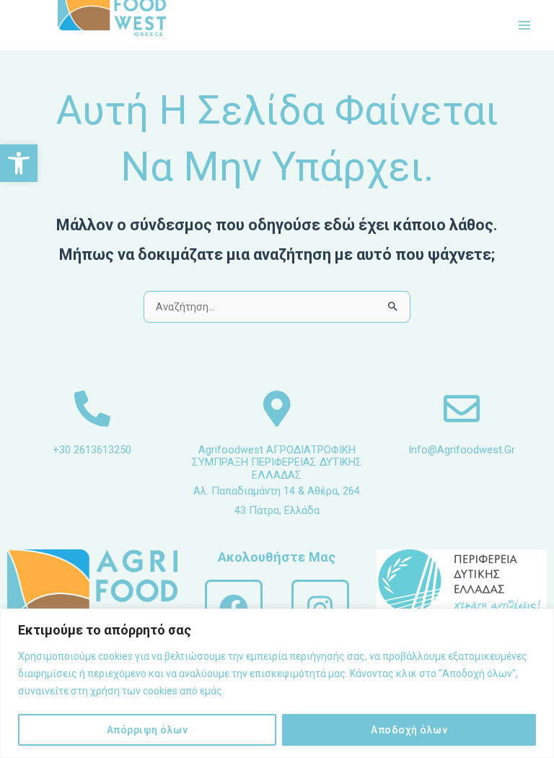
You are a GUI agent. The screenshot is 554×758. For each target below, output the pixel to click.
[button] (19, 163)
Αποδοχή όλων (409, 730)
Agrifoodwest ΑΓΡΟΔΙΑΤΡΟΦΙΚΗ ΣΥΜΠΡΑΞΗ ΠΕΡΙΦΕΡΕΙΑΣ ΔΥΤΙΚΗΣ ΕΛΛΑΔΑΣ (277, 462)
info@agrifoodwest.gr (461, 449)
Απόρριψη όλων (147, 730)
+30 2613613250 (92, 449)
